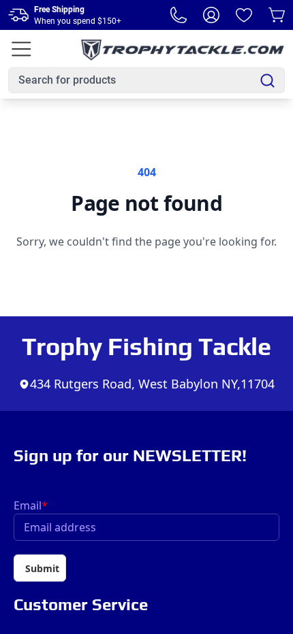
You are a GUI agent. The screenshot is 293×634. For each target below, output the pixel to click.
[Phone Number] (178, 15)
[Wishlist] (244, 15)
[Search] (267, 80)
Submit (42, 568)
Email (31, 505)
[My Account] (211, 15)
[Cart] (276, 15)
